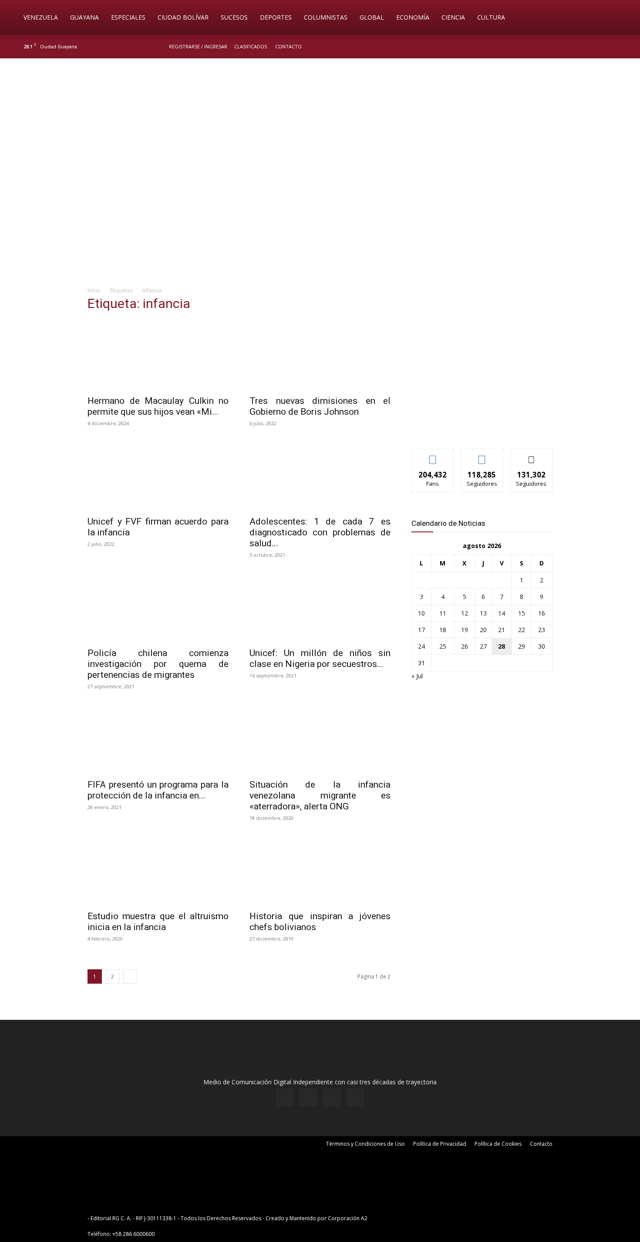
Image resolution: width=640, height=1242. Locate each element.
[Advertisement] (320, 212)
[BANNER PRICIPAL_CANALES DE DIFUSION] (320, 107)
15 (521, 613)
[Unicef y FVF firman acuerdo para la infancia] (158, 476)
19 (464, 630)
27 (483, 646)
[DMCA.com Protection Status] (436, 1218)
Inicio (94, 290)
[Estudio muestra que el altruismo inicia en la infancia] (158, 870)
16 (541, 613)
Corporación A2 (347, 1218)
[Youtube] (618, 46)
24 (421, 646)
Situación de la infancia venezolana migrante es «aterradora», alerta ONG (320, 795)
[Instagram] (589, 46)
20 (483, 630)
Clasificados (250, 46)
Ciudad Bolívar (183, 17)
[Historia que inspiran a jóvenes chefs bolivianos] (320, 870)
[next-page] (130, 976)
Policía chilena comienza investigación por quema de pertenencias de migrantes (158, 664)
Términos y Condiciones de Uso (365, 1143)
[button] (620, 18)
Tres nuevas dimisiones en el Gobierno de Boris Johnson (320, 406)
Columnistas (325, 17)
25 (442, 646)
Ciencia (453, 17)
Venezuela (41, 17)
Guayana (84, 17)
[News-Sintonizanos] (476, 427)
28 (501, 646)
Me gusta (433, 455)
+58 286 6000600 (133, 1234)
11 (442, 613)
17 (421, 630)
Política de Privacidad (439, 1143)
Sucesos (234, 17)
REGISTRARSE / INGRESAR (198, 46)
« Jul (417, 676)
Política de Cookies (498, 1143)
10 (421, 613)
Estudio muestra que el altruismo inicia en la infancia (158, 921)
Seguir (482, 455)
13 (483, 613)
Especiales (128, 17)
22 (521, 630)
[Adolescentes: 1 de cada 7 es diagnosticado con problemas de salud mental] (320, 476)
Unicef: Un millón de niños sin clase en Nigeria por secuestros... (320, 658)
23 (541, 630)
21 (501, 630)
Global (372, 17)
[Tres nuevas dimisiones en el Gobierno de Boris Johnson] (320, 355)
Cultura (491, 17)
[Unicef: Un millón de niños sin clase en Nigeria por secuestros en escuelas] (320, 607)
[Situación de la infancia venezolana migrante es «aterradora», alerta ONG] (320, 739)
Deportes (276, 17)
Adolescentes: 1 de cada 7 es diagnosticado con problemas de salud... (320, 532)
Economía (412, 17)
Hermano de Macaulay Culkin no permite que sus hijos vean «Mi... (158, 406)
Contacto (288, 46)
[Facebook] (575, 46)
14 (501, 613)
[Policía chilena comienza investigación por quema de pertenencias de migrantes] (158, 607)
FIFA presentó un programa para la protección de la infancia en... (158, 790)
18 (442, 630)
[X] (603, 46)
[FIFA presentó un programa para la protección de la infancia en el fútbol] (158, 739)
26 (464, 646)
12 (464, 613)
